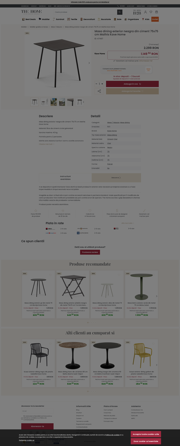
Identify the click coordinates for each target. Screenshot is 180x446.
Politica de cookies (112, 435)
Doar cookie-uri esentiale (146, 441)
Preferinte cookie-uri (26, 440)
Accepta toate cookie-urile (146, 434)
